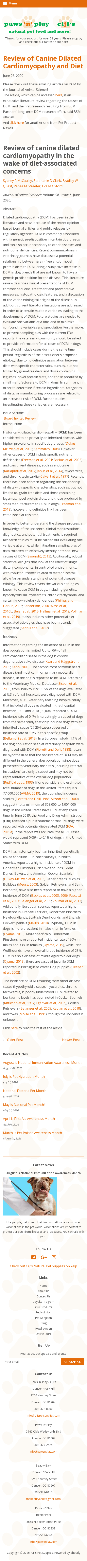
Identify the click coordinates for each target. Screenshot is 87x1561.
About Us (43, 1291)
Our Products (43, 1307)
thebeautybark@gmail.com (43, 1499)
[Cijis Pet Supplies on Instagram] (54, 1258)
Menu (12, 3)
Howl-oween (43, 1328)
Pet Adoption (43, 1318)
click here (17, 122)
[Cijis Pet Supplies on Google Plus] (44, 1258)
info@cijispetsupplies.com (43, 1415)
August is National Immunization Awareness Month (42, 1062)
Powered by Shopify (67, 1553)
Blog (44, 1323)
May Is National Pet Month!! (24, 1104)
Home (44, 1286)
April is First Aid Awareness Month (29, 1118)
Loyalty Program (43, 1301)
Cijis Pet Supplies (42, 1553)
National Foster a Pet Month (24, 1090)
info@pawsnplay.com (43, 1451)
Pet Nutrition (43, 1312)
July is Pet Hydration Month (24, 1076)
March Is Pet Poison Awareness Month (32, 1133)
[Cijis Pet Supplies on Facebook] (33, 1258)
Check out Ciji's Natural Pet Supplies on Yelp (43, 1266)
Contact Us (43, 1296)
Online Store (44, 1334)
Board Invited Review (20, 418)
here (58, 95)
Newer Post (71, 1039)
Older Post (15, 1039)
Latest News (43, 1165)
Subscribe (72, 1362)
